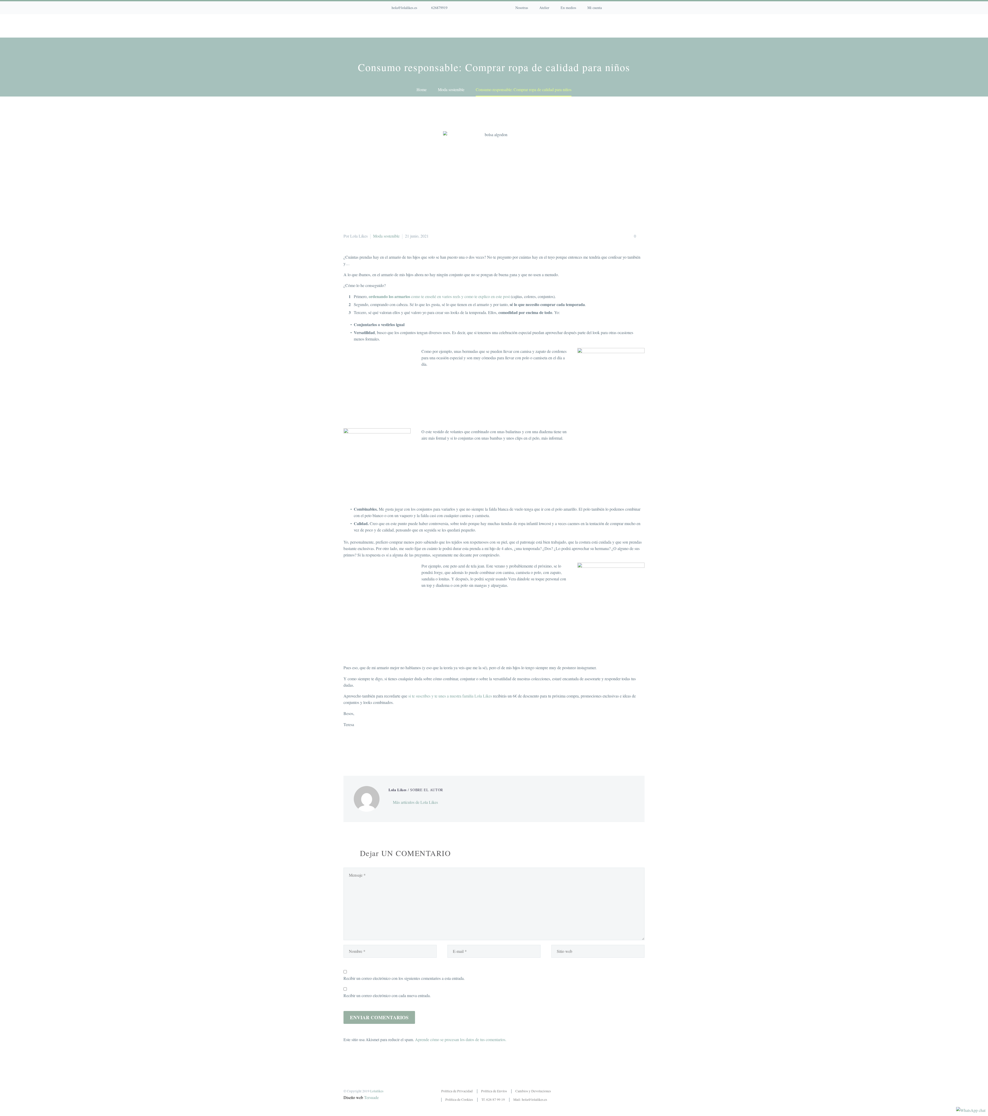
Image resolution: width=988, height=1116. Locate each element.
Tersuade (371, 1097)
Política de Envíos (494, 1091)
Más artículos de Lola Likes (415, 802)
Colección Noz (359, 25)
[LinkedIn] (378, 749)
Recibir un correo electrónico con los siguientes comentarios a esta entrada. (404, 978)
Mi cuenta (594, 7)
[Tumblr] (370, 749)
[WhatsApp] (491, 8)
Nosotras (521, 7)
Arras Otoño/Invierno (534, 25)
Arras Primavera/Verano (410, 25)
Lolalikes (376, 1091)
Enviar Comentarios (379, 1017)
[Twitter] (354, 749)
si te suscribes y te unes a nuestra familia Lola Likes (450, 696)
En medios (568, 7)
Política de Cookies (459, 1099)
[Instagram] (476, 8)
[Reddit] (385, 749)
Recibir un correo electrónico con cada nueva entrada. (387, 995)
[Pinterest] (483, 8)
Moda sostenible (386, 236)
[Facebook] (468, 8)
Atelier (544, 7)
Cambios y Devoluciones (533, 1091)
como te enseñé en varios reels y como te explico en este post (439, 296)
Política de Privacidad (457, 1091)
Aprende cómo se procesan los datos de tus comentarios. (460, 1039)
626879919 (439, 7)
